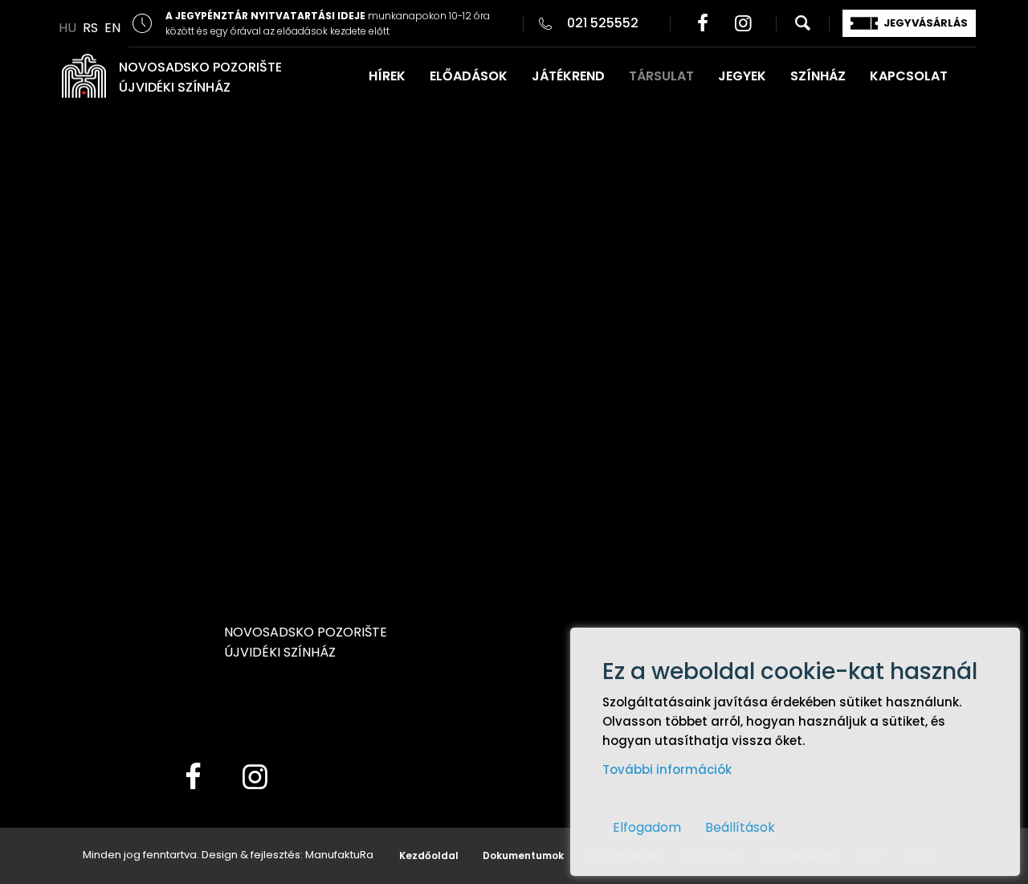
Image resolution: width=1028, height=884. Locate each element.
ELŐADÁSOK (469, 76)
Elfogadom (647, 827)
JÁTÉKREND (568, 76)
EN (112, 27)
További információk (667, 769)
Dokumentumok (523, 855)
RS (90, 27)
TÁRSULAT (661, 76)
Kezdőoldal (429, 855)
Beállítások (740, 827)
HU (67, 27)
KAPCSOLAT (909, 76)
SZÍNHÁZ (818, 76)
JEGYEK (742, 76)
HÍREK (387, 76)
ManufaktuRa (339, 854)
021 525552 (602, 23)
